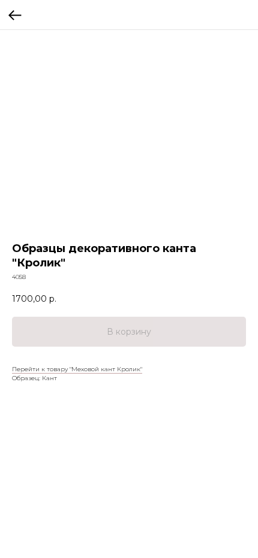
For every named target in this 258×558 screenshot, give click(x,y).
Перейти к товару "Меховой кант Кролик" (77, 369)
